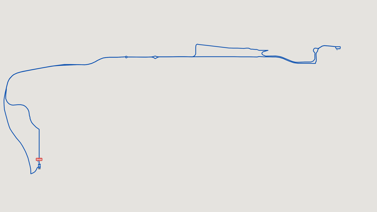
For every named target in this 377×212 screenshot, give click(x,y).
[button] (40, 158)
